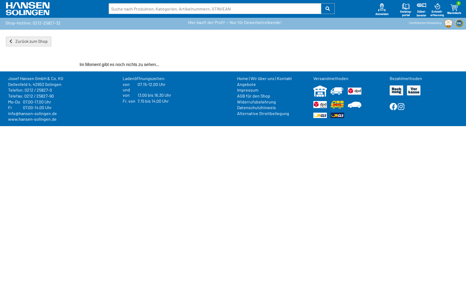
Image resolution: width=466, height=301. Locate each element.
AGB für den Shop (253, 95)
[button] (328, 8)
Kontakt (284, 78)
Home (242, 78)
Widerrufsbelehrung (256, 101)
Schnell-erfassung (437, 13)
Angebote (246, 84)
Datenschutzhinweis (256, 107)
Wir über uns (263, 78)
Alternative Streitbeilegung (263, 113)
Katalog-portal (406, 13)
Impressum (247, 89)
